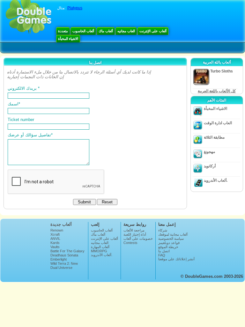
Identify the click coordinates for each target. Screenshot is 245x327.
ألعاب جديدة (61, 224)
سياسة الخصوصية (171, 238)
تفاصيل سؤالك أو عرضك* (30, 135)
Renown (56, 230)
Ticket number (21, 119)
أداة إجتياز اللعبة (134, 234)
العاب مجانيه (126, 31)
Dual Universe (61, 268)
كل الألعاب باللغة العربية (217, 91)
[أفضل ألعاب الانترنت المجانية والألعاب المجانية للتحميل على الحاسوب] (28, 17)
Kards (55, 243)
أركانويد (210, 166)
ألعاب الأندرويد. (215, 180)
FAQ (161, 255)
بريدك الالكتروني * (24, 88)
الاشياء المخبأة (68, 39)
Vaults (55, 247)
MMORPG (99, 251)
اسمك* (14, 104)
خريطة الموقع (168, 247)
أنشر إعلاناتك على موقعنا (176, 259)
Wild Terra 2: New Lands (64, 265)
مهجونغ (209, 151)
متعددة (63, 31)
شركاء (162, 230)
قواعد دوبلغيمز (169, 243)
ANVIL (55, 238)
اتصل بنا (164, 251)
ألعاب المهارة (100, 247)
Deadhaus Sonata (64, 255)
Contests (130, 243)
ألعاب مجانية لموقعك (173, 234)
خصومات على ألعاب (138, 238)
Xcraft (55, 234)
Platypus (74, 8)
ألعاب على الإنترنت (153, 31)
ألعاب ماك (106, 31)
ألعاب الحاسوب (83, 31)
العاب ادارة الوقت (218, 123)
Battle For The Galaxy (67, 251)
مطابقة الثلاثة (214, 137)
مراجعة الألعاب (134, 230)
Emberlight (58, 259)
